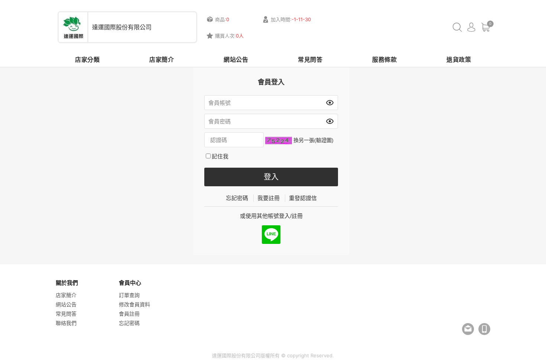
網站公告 (236, 59)
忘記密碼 (237, 198)
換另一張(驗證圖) (313, 140)
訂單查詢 (129, 295)
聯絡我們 (66, 323)
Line (271, 234)
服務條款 (384, 59)
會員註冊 (129, 313)
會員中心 (471, 27)
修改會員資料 (134, 304)
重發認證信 (303, 198)
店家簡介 (161, 59)
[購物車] (485, 27)
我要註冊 (268, 198)
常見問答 (310, 59)
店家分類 (87, 59)
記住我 (220, 156)
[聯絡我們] (468, 329)
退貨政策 (458, 59)
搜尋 (457, 27)
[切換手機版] (484, 329)
